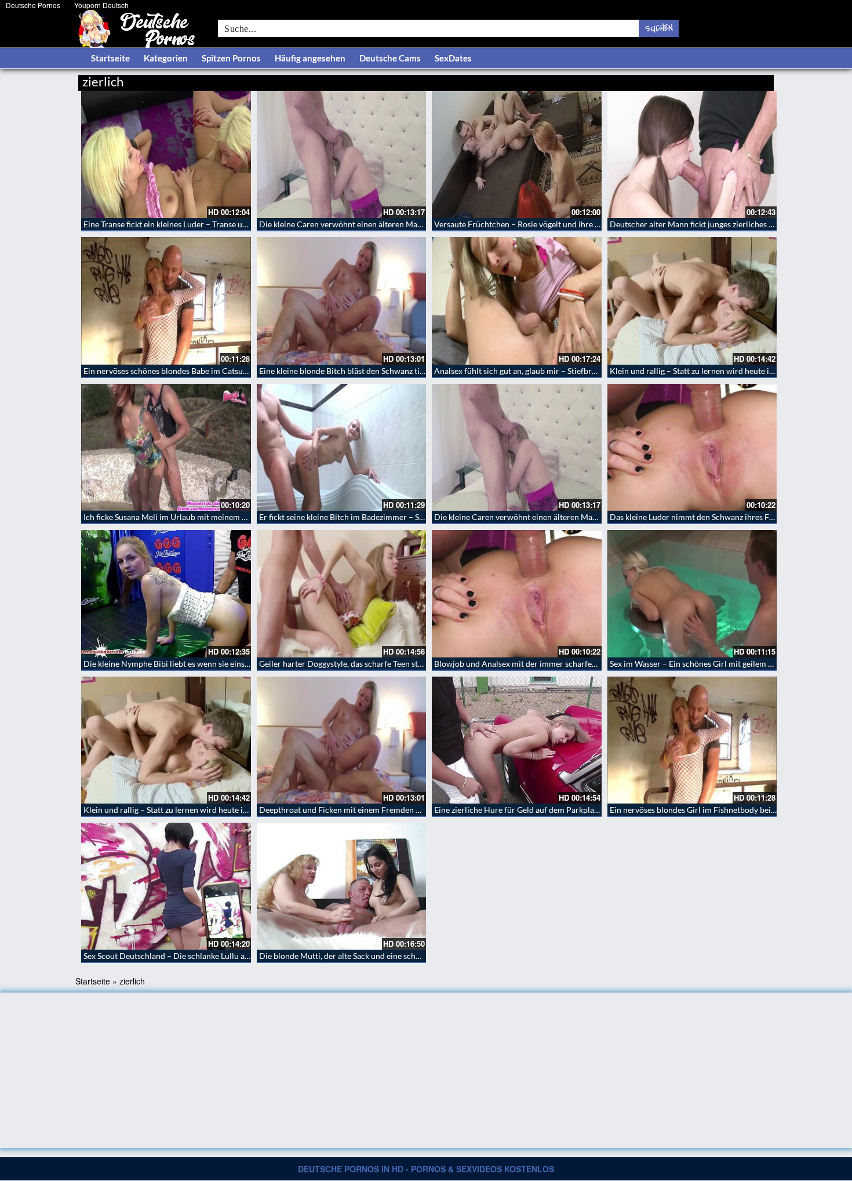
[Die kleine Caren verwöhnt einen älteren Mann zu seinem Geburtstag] (342, 154)
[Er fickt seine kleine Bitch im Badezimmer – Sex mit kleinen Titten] (342, 447)
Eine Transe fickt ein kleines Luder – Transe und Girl (175, 224)
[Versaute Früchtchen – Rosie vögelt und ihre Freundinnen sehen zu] (517, 154)
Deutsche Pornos (33, 4)
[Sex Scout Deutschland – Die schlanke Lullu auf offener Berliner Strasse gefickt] (166, 886)
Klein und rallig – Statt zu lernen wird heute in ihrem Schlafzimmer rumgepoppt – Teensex (244, 810)
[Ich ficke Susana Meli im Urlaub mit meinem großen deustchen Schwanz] (166, 447)
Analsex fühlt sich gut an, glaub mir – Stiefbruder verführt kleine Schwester (568, 371)
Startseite (110, 58)
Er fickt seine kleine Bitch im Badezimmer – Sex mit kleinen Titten (375, 517)
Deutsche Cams (390, 58)
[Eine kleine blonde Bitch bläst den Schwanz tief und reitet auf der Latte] (342, 300)
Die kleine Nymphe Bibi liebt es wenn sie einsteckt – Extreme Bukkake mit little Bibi (232, 663)
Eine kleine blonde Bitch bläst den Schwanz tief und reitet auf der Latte (385, 371)
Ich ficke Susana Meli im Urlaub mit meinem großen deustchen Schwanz (211, 517)
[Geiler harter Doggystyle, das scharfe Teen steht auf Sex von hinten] (342, 593)
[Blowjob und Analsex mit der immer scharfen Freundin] (517, 593)
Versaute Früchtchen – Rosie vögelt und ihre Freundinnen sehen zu (553, 224)
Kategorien (166, 58)
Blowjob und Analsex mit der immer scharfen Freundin (532, 663)
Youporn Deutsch (101, 4)
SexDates (453, 58)
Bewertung (752, 80)
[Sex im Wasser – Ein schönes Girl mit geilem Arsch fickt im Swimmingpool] (692, 593)
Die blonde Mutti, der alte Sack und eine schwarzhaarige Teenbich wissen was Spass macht (420, 956)
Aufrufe (714, 80)
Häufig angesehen (310, 58)
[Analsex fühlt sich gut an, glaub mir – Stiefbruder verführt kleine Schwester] (517, 300)
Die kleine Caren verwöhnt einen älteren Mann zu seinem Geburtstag (382, 224)
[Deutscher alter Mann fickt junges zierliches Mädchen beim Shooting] (692, 154)
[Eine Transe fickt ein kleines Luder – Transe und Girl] (166, 154)
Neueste (680, 80)
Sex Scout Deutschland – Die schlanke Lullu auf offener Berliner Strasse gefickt (224, 956)
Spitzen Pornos (231, 58)
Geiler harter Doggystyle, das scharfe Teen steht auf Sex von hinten (378, 663)
